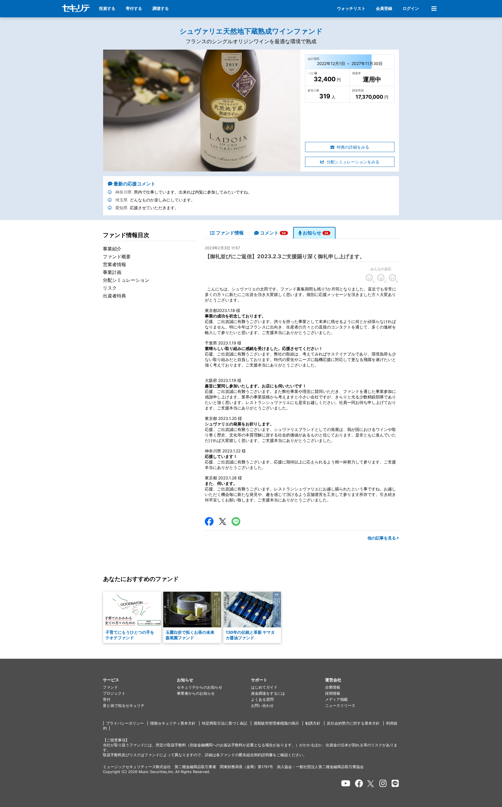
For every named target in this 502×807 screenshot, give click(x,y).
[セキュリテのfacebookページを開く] (359, 783)
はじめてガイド (264, 687)
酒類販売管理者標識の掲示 (276, 723)
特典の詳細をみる (353, 147)
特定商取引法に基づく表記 (224, 723)
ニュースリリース (340, 705)
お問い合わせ (262, 705)
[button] (140, 680)
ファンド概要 (117, 256)
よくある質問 (262, 699)
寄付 (106, 699)
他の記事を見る (382, 537)
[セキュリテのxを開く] (371, 783)
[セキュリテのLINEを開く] (395, 783)
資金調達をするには (268, 693)
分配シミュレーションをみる (353, 161)
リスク (110, 288)
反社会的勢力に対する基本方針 (353, 723)
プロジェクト (114, 693)
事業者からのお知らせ (196, 693)
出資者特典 (114, 296)
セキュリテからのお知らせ (199, 687)
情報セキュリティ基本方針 (173, 723)
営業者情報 (114, 264)
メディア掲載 (336, 699)
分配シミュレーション (126, 280)
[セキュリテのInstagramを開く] (383, 783)
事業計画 (112, 272)
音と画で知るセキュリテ (123, 705)
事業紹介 (112, 249)
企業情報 (332, 687)
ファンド (110, 687)
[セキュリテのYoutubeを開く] (345, 783)
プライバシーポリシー (125, 723)
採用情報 (332, 693)
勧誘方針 (312, 723)
